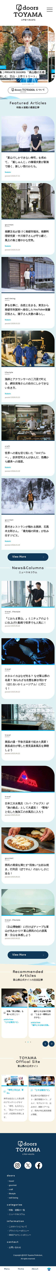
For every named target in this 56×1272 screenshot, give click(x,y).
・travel (10, 1181)
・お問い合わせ (14, 1247)
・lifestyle (11, 1193)
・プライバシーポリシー (18, 1231)
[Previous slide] (45, 1044)
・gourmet (12, 1185)
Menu (7, 1269)
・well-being (12, 1198)
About (35, 1269)
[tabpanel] (14, 1013)
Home (21, 1269)
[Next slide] (52, 1044)
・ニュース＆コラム (16, 1214)
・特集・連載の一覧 (16, 1210)
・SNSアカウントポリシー (19, 1235)
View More (19, 557)
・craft (10, 1189)
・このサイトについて (17, 1226)
